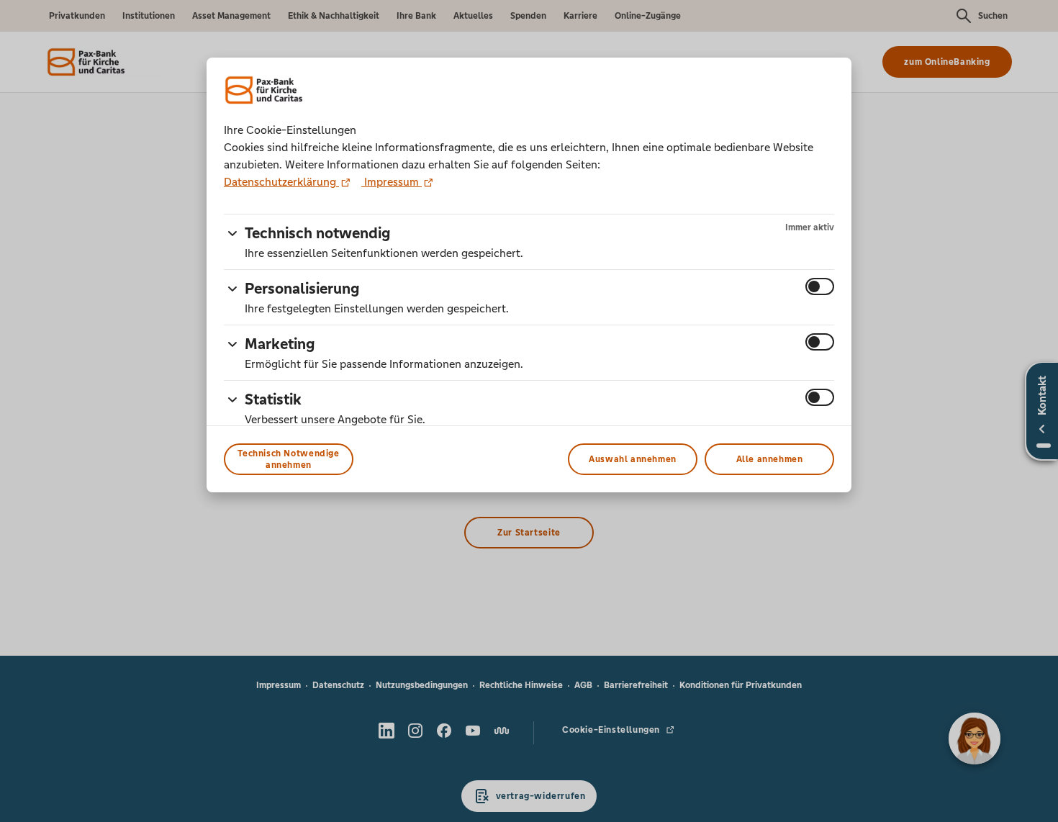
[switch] (819, 286)
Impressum (391, 182)
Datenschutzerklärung (281, 182)
